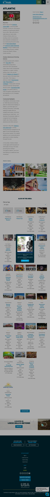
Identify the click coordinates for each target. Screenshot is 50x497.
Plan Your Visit (25, 260)
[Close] (33, 235)
